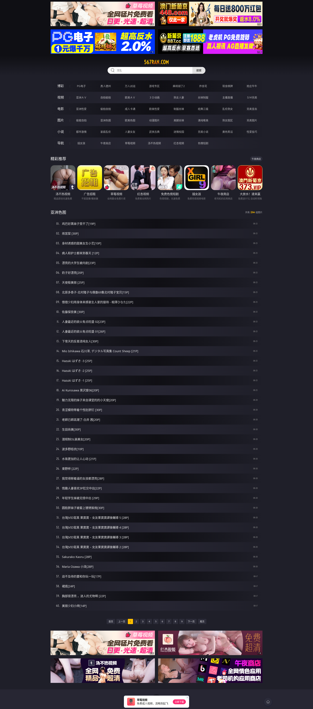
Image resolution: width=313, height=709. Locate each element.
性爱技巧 (252, 132)
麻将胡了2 (179, 86)
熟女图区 (227, 120)
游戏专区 (154, 86)
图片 (60, 120)
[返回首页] (268, 702)
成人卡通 (130, 109)
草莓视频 (130, 143)
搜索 (198, 70)
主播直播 (227, 97)
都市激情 (81, 132)
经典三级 (203, 109)
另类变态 (252, 109)
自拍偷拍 (105, 97)
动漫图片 (154, 120)
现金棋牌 (227, 86)
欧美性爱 (154, 109)
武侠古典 (154, 132)
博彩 (60, 86)
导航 (60, 143)
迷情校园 (179, 132)
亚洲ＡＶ (81, 97)
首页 (111, 621)
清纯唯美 (203, 120)
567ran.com (156, 62)
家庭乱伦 (105, 132)
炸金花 (203, 86)
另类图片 (252, 120)
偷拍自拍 (105, 109)
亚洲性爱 (81, 109)
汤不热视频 (154, 143)
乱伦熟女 (227, 109)
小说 (60, 131)
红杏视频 (179, 143)
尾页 (202, 621)
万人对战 (130, 86)
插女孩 (81, 143)
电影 (60, 109)
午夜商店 (105, 143)
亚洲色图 (105, 120)
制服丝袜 (179, 109)
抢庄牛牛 (252, 86)
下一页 (191, 621)
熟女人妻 (179, 97)
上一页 (121, 621)
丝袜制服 (203, 97)
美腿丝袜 (179, 120)
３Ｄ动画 (154, 97)
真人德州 (105, 86)
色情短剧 (203, 143)
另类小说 (203, 132)
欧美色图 (130, 120)
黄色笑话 (227, 132)
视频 (60, 97)
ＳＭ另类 (252, 97)
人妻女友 (130, 132)
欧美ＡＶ (130, 97)
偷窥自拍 (81, 120)
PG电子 (81, 86)
